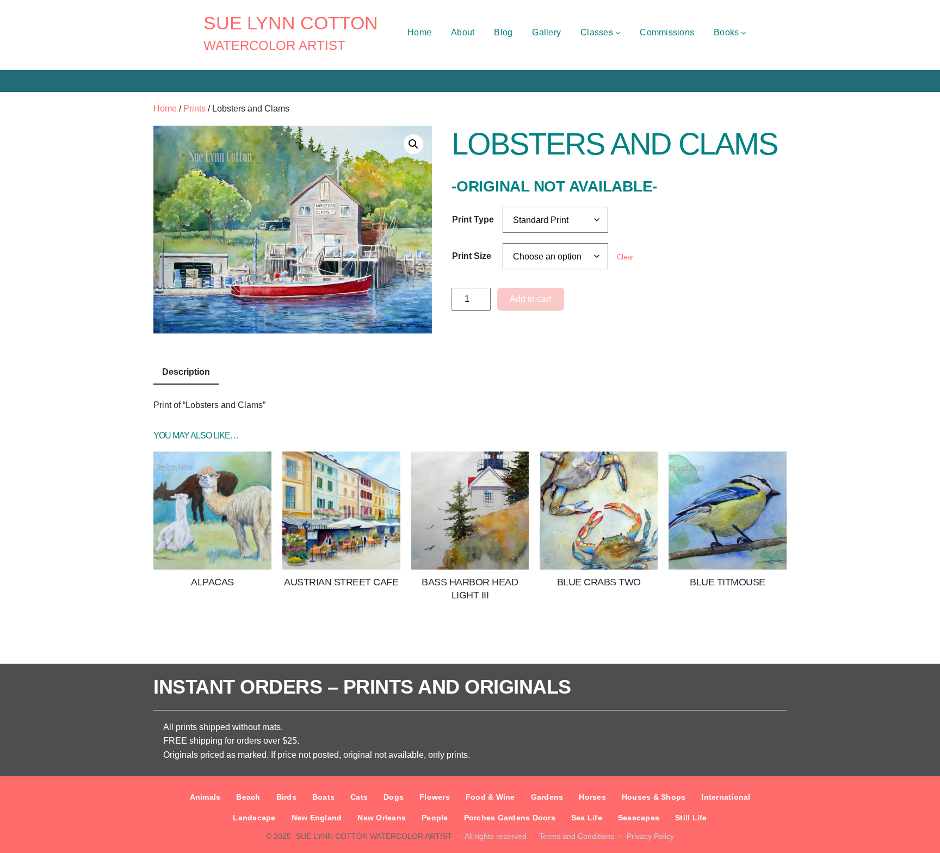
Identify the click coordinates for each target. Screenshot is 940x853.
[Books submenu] (743, 32)
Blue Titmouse (727, 582)
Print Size (471, 256)
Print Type (473, 219)
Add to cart (530, 299)
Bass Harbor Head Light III (470, 588)
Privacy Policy (650, 836)
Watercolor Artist (274, 45)
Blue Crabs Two (599, 582)
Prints (194, 108)
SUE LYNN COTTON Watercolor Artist (374, 836)
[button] (413, 144)
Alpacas (212, 582)
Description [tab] (186, 371)
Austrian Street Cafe (341, 582)
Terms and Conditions (576, 836)
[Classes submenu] (618, 32)
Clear (625, 257)
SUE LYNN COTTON (290, 23)
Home (165, 108)
